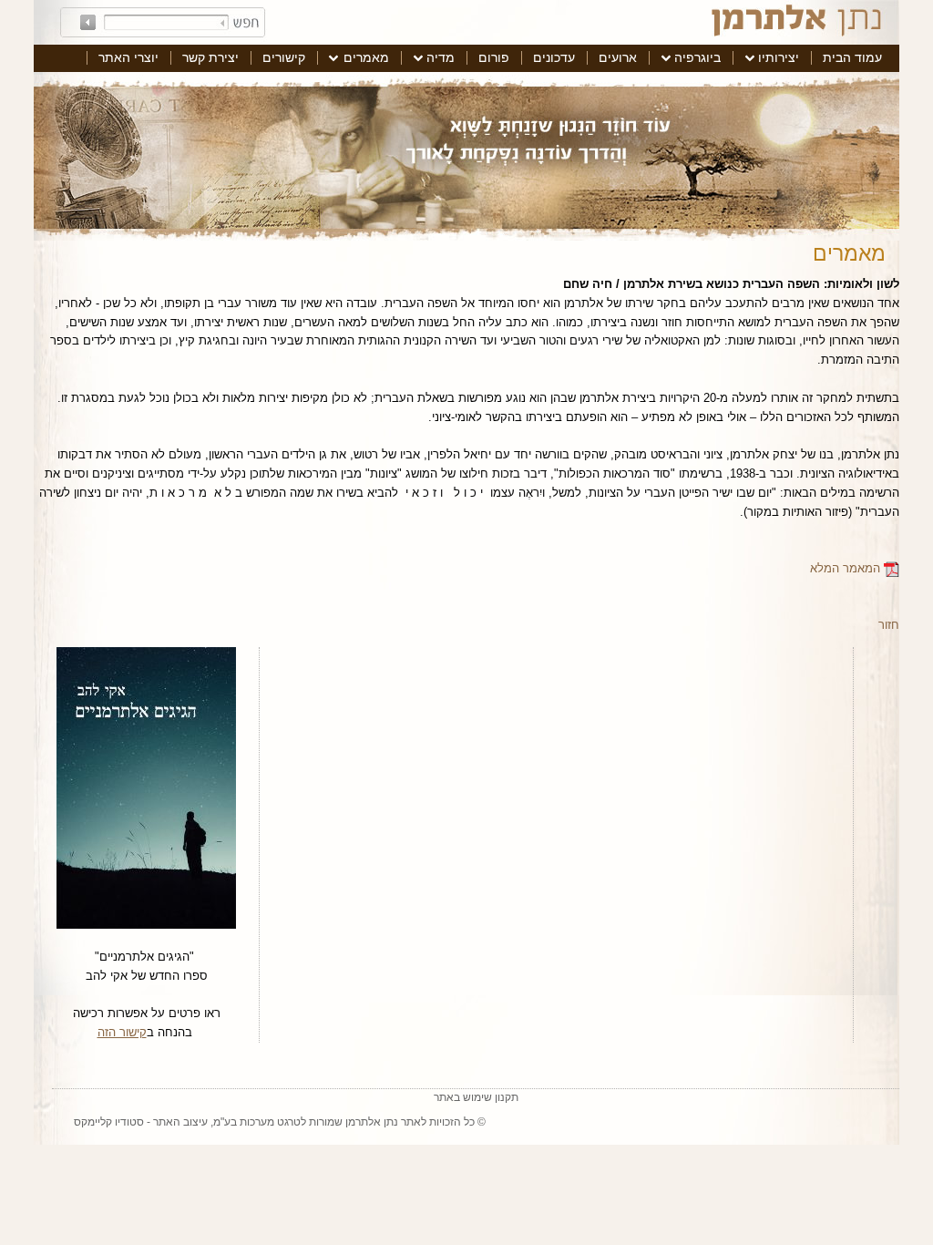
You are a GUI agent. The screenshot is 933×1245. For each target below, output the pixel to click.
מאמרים (366, 57)
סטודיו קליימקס (109, 1122)
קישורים (283, 57)
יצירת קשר (210, 57)
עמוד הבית (852, 57)
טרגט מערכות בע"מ (257, 1122)
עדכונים (554, 57)
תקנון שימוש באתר (476, 1097)
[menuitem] (852, 58)
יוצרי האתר (128, 57)
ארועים (618, 57)
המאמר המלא (847, 568)
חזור (888, 625)
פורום (493, 57)
